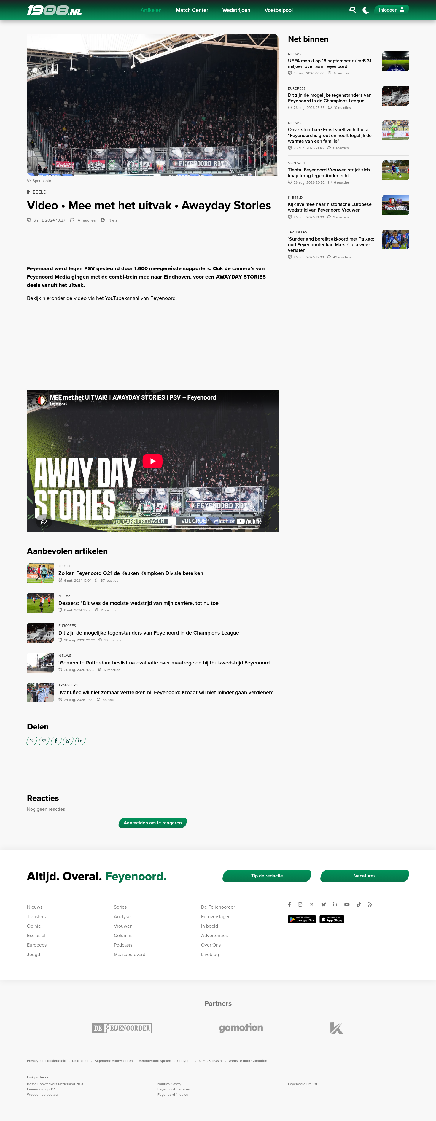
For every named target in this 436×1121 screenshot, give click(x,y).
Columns (123, 935)
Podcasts (123, 945)
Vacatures (365, 875)
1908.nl (54, 10)
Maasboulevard (129, 954)
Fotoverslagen (216, 916)
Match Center (192, 10)
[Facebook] (56, 741)
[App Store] (332, 919)
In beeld (209, 926)
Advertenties (214, 935)
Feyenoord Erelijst (302, 1083)
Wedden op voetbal (42, 1094)
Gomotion (259, 1060)
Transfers (36, 916)
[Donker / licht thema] (365, 10)
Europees (37, 945)
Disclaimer (80, 1060)
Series (120, 907)
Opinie (34, 926)
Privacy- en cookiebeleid (46, 1060)
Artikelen (151, 10)
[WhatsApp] (68, 741)
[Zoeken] (353, 10)
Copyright (185, 1060)
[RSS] (372, 904)
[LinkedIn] (80, 741)
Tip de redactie (267, 875)
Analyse (122, 916)
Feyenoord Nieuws (172, 1094)
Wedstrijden (236, 10)
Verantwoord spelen (155, 1060)
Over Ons (211, 945)
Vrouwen (123, 926)
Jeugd (33, 954)
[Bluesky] (326, 904)
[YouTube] (349, 904)
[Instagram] (302, 904)
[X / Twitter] (32, 741)
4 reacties (86, 220)
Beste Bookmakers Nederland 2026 (55, 1083)
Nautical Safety (169, 1083)
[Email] (44, 741)
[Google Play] (302, 919)
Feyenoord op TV (41, 1089)
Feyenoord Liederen (173, 1089)
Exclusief (36, 935)
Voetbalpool (279, 10)
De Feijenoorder (218, 907)
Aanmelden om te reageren (153, 822)
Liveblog (210, 954)
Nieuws (34, 907)
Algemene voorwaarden (114, 1060)
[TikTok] (361, 904)
